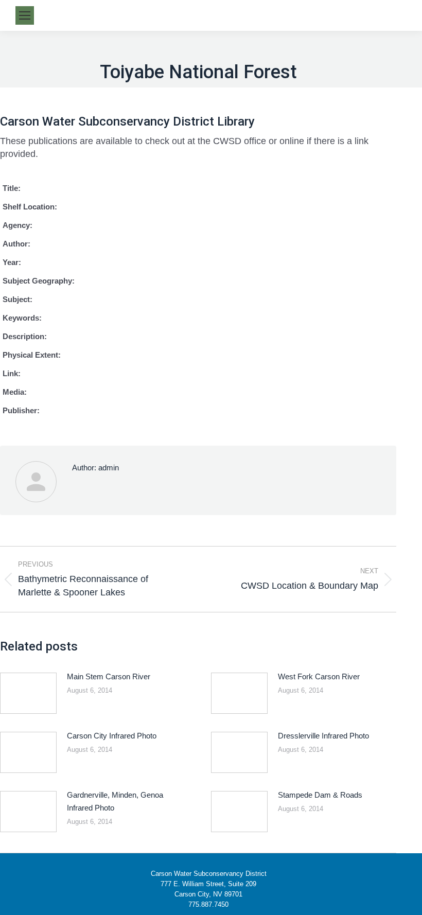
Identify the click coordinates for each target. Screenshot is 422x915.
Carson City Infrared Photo (111, 735)
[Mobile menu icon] (24, 15)
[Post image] (28, 693)
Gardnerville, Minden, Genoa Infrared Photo (115, 801)
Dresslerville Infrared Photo (323, 735)
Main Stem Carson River (108, 676)
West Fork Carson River (319, 676)
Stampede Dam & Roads (320, 794)
